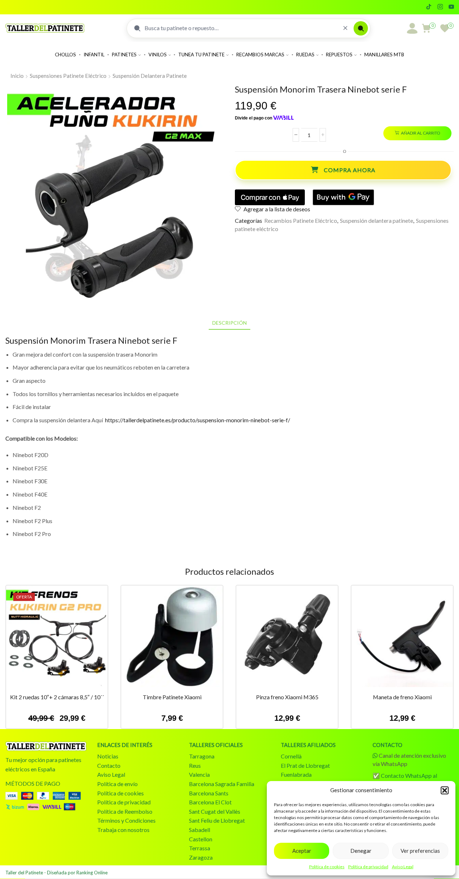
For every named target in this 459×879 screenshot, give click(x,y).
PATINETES (124, 54)
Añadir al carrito (420, 133)
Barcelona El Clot (210, 802)
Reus (195, 765)
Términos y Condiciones (126, 820)
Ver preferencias (420, 850)
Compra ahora (349, 169)
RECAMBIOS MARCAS (260, 54)
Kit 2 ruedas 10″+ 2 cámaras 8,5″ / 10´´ (57, 697)
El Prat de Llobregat (305, 765)
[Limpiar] (345, 28)
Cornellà (291, 756)
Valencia (199, 774)
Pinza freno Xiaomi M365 (287, 697)
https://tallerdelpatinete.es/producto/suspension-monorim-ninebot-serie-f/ (197, 420)
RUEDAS (305, 54)
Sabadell (199, 829)
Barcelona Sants (208, 793)
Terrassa (199, 848)
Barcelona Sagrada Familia (221, 783)
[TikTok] (428, 7)
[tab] (229, 323)
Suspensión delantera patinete (150, 75)
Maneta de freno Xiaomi (402, 697)
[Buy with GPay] (343, 197)
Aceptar (301, 850)
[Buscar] (361, 28)
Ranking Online (92, 872)
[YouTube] (451, 7)
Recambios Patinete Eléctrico (300, 220)
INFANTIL (94, 54)
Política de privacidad (368, 866)
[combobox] (241, 28)
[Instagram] (440, 7)
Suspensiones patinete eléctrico (68, 75)
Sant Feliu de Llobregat (217, 820)
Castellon (200, 839)
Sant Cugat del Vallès (214, 811)
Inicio (17, 75)
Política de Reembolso (124, 811)
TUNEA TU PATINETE (201, 54)
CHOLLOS (65, 54)
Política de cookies (327, 866)
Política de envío (117, 783)
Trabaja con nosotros (123, 829)
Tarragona (201, 756)
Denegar (361, 850)
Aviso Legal (402, 866)
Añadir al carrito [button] (57, 639)
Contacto (108, 765)
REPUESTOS (339, 54)
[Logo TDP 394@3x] (45, 746)
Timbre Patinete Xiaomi (172, 697)
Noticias (107, 756)
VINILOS (157, 54)
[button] (444, 790)
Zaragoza (201, 857)
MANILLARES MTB (384, 54)
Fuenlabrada (296, 774)
